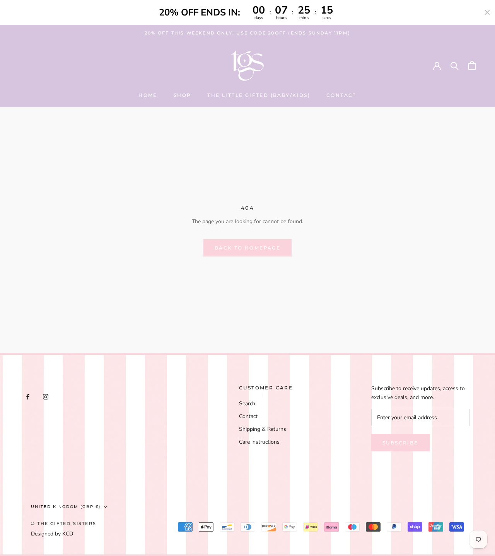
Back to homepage (247, 248)
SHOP (182, 95)
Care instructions (259, 442)
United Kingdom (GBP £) (66, 506)
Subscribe (400, 443)
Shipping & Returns (262, 429)
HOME (147, 95)
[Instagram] (45, 396)
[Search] (455, 65)
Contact (341, 95)
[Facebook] (28, 396)
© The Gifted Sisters (63, 523)
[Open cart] (472, 65)
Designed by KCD (52, 533)
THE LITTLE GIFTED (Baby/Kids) (258, 95)
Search (247, 403)
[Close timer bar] (487, 12)
